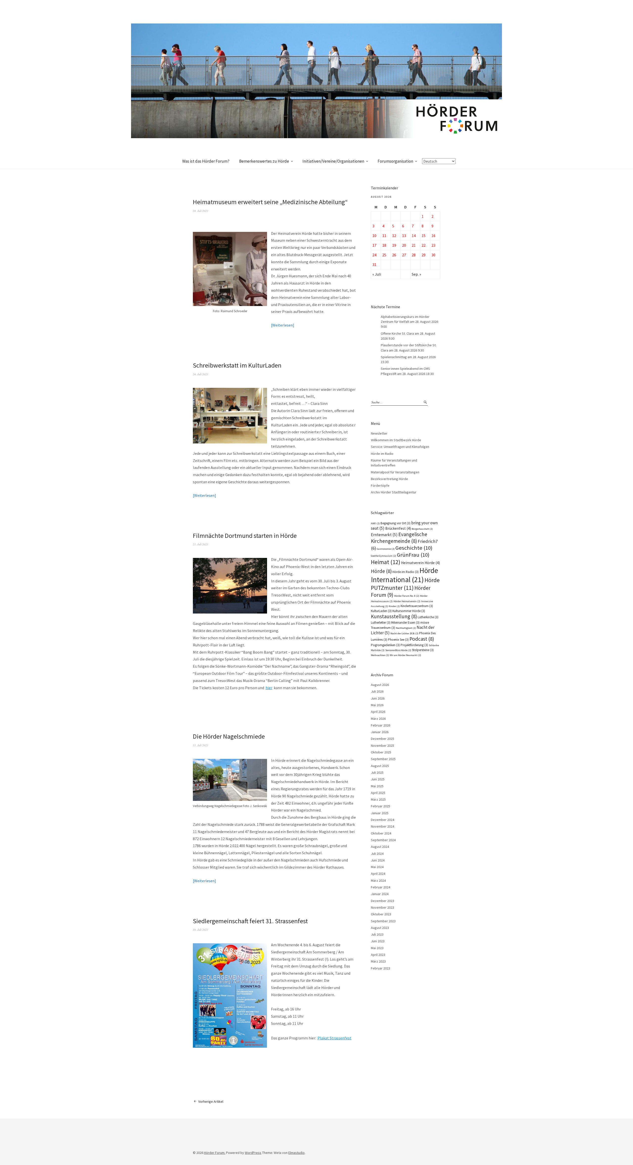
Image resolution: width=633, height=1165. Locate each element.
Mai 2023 (377, 948)
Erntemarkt (384, 534)
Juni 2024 (377, 860)
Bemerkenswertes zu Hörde (264, 161)
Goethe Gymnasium (383, 555)
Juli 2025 (377, 772)
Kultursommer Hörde (408, 611)
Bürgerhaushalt (422, 528)
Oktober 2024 (381, 833)
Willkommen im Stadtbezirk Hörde (396, 440)
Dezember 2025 (382, 738)
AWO (375, 523)
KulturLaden (381, 611)
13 (404, 235)
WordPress (253, 1152)
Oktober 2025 (381, 752)
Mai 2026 (377, 705)
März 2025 (378, 799)
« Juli (376, 274)
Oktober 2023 (381, 914)
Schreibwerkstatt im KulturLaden (237, 365)
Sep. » (416, 274)
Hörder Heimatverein (406, 601)
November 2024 (382, 826)
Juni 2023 (377, 941)
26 (394, 254)
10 (374, 235)
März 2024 (378, 880)
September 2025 (383, 759)
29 (424, 254)
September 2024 (383, 840)
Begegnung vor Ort (395, 523)
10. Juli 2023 (200, 929)
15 (424, 235)
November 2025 (382, 745)
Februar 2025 (380, 806)
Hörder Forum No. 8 (406, 595)
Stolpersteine (423, 650)
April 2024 (378, 873)
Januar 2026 (379, 732)
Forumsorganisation (395, 161)
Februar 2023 (380, 968)
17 (374, 245)
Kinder (394, 606)
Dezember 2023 (382, 901)
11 (384, 235)
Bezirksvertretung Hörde (389, 479)
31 (374, 264)
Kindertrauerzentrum (417, 606)
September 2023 (383, 921)
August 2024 (380, 846)
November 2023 (382, 907)
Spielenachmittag (394, 357)
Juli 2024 (377, 853)
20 (404, 245)
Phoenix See (398, 639)
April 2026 (378, 711)
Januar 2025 (379, 813)
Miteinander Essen (405, 622)
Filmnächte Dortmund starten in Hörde (245, 535)
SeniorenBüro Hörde (398, 650)
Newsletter (379, 433)
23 (433, 245)
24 (374, 254)
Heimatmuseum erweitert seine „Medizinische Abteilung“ (270, 202)
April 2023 (378, 954)
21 (414, 245)
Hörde (381, 571)
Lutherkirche (428, 617)
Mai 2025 (377, 786)
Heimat (385, 562)
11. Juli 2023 (200, 745)
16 (433, 235)
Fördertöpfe (380, 485)
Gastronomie (386, 548)
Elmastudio (296, 1152)
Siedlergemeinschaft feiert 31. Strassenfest (250, 921)
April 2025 (378, 793)
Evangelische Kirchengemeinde (399, 537)
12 (394, 235)
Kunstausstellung (394, 616)
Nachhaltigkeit (406, 628)
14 (414, 235)
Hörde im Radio (382, 453)
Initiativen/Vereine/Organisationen (333, 161)
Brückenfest (398, 528)
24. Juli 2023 (200, 211)
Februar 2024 (380, 887)
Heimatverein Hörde (420, 562)
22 (424, 245)
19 (394, 245)
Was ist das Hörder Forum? (205, 161)
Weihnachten (380, 655)
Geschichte (413, 547)
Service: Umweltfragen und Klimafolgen (400, 446)
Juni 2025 (377, 779)
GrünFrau (413, 554)
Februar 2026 (380, 725)
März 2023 (378, 961)
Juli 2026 (377, 691)
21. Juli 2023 (200, 544)
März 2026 (378, 718)
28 (414, 254)
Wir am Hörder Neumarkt (405, 655)
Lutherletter (380, 622)
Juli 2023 (377, 934)
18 (384, 245)
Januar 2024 (379, 894)
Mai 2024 (377, 867)
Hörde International (404, 575)
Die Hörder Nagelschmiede (229, 736)
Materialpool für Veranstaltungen (395, 472)
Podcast (421, 639)
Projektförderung (414, 645)
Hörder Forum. (214, 1152)
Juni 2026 (377, 698)
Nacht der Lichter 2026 (404, 633)
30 (433, 254)
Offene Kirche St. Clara (397, 333)
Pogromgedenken (385, 645)
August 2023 (380, 927)
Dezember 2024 (382, 819)
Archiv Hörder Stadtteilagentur (393, 492)
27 (404, 254)
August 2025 (380, 766)
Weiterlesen (282, 325)
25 (384, 254)
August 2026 (380, 684)
